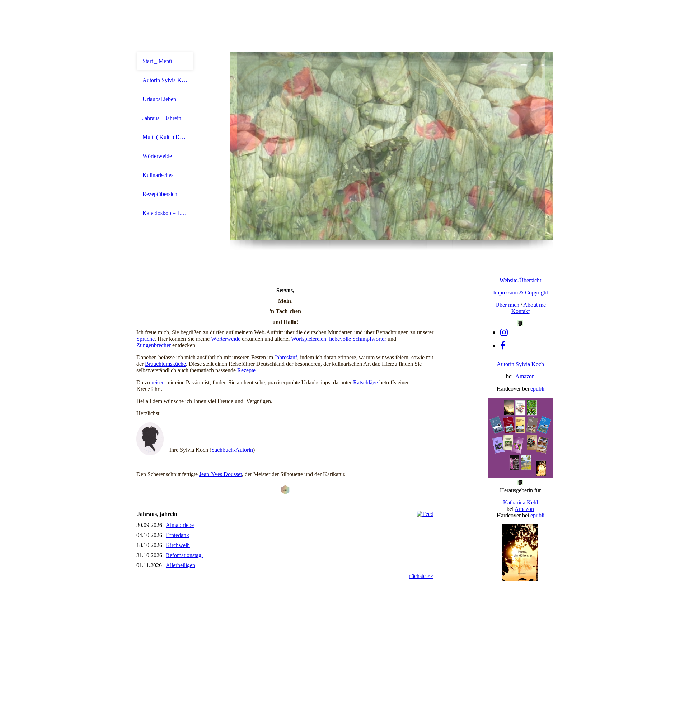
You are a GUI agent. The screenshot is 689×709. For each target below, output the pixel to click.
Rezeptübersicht (160, 194)
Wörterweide (157, 156)
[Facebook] (502, 345)
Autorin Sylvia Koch (165, 80)
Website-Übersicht (520, 280)
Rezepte (246, 370)
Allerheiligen (180, 565)
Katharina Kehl (520, 502)
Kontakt (520, 311)
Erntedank (177, 535)
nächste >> (421, 576)
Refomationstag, (184, 555)
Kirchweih (178, 545)
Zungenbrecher (153, 345)
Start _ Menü (157, 61)
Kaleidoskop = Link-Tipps (165, 213)
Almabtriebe (180, 525)
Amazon (525, 376)
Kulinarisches (157, 175)
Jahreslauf (286, 357)
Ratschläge (365, 382)
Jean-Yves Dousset (220, 474)
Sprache (145, 339)
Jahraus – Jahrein (161, 118)
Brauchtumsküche (165, 364)
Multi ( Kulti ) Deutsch (165, 137)
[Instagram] (504, 332)
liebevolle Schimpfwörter (357, 339)
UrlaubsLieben (159, 99)
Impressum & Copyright (520, 292)
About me (534, 305)
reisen (158, 382)
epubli (537, 388)
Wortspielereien (308, 339)
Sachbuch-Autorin (232, 450)
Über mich (507, 305)
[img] (391, 146)
